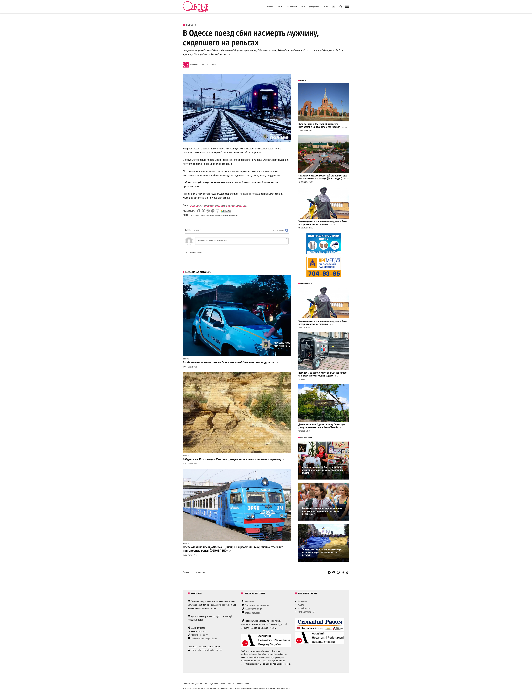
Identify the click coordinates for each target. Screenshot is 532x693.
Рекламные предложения (257, 605)
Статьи (279, 7)
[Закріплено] (347, 6)
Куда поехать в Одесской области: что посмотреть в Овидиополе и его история (319, 126)
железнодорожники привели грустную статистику (218, 205)
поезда (228, 159)
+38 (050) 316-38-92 (253, 609)
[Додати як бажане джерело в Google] (226, 211)
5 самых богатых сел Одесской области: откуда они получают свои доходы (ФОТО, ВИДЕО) (322, 177)
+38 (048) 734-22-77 (199, 635)
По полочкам (292, 7)
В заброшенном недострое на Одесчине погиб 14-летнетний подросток (229, 362)
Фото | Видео (314, 7)
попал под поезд (249, 193)
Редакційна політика (217, 684)
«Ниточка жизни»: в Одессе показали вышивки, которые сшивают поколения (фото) (322, 470)
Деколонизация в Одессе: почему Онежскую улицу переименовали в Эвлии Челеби (321, 426)
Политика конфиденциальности (195, 684)
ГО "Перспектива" (306, 612)
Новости (270, 7)
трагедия (235, 215)
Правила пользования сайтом (239, 684)
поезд (217, 215)
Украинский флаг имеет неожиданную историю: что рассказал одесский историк (322, 552)
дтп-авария (195, 215)
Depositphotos (304, 608)
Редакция (194, 64)
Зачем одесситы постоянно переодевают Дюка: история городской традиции (323, 223)
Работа (301, 605)
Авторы (200, 572)
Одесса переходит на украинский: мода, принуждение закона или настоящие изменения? (323, 511)
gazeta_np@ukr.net (253, 612)
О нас (326, 7)
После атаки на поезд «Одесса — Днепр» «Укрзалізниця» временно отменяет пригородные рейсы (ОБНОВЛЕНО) (233, 549)
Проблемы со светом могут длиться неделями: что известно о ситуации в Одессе (322, 374)
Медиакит (249, 601)
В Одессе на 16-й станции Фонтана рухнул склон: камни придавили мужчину (232, 459)
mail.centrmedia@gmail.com (204, 638)
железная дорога (207, 215)
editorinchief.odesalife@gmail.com (206, 650)
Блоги (303, 7)
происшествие (225, 215)
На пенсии (303, 601)
